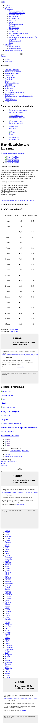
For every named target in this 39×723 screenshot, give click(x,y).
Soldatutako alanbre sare (17, 13)
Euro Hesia (13, 20)
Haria (11, 43)
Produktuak (9, 9)
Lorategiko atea (14, 18)
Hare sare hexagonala (16, 11)
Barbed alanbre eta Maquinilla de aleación (23, 37)
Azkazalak (12, 39)
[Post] (3, 399)
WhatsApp (4, 465)
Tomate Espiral (14, 35)
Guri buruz (8, 7)
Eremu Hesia (13, 30)
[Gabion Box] (6, 391)
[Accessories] (5, 415)
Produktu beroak (15, 451)
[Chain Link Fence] (7, 431)
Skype (3, 463)
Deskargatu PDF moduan (26, 200)
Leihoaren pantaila (15, 41)
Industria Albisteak (15, 48)
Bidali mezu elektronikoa (9, 200)
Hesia (11, 134)
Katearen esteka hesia (16, 15)
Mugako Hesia (14, 28)
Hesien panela (13, 16)
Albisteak (8, 45)
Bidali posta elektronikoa (9, 461)
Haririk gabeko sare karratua (18, 33)
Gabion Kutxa (14, 31)
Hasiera (7, 5)
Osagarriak (12, 26)
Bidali (11, 22)
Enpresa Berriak (14, 46)
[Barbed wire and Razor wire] (11, 423)
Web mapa (25, 451)
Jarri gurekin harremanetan (13, 50)
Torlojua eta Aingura (16, 24)
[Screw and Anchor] (8, 407)
